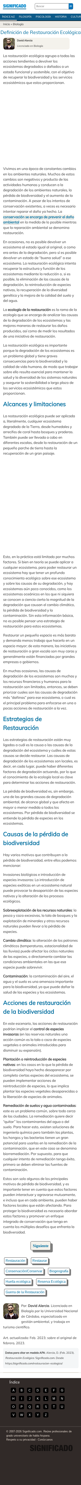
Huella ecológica (18, 1281)
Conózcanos (45, 1439)
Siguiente (40, 1246)
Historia (61, 16)
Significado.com (14, 6)
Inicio (6, 24)
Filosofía (25, 16)
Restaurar (39, 1260)
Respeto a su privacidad (20, 1439)
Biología (18, 24)
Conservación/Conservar (24, 1271)
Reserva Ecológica (52, 1281)
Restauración (15, 1260)
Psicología (43, 16)
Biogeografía (58, 1271)
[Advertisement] (40, 125)
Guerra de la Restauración (25, 1292)
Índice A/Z (8, 16)
